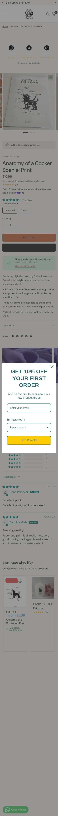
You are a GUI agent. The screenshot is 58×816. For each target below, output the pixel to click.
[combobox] (29, 427)
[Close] (52, 367)
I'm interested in (16, 419)
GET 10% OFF (29, 440)
